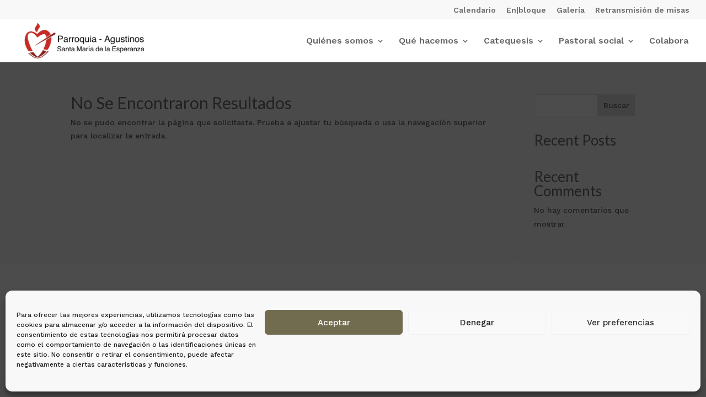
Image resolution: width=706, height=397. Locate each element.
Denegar (477, 323)
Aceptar (334, 323)
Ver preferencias (620, 323)
